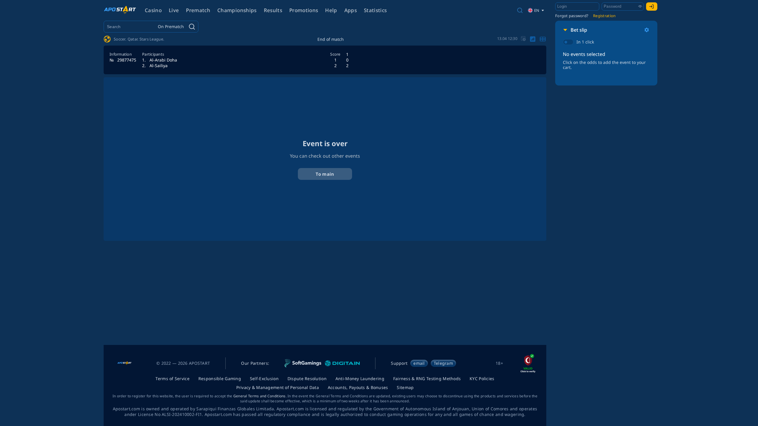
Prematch (198, 10)
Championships (236, 10)
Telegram (443, 363)
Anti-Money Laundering (359, 378)
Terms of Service (172, 378)
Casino (153, 10)
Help (331, 10)
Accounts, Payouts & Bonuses (358, 387)
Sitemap (405, 387)
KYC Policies (482, 378)
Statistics (375, 10)
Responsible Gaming (219, 378)
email (419, 363)
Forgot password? (571, 15)
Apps (350, 10)
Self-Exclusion (264, 378)
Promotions (303, 10)
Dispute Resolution (307, 378)
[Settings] (647, 30)
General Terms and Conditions (259, 395)
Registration (604, 15)
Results (273, 10)
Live (174, 10)
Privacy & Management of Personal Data (277, 387)
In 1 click (585, 42)
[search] (520, 10)
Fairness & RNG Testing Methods (427, 378)
